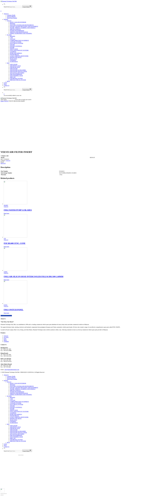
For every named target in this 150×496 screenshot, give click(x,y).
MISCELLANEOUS (15, 390)
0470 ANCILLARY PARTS (17, 434)
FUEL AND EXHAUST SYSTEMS (19, 411)
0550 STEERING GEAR (16, 437)
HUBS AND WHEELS (16, 414)
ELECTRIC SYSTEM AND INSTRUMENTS (22, 386)
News (5, 445)
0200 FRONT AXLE (15, 427)
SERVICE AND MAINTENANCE (19, 393)
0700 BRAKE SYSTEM (16, 439)
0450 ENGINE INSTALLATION (18, 432)
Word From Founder (12, 379)
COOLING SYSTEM (15, 403)
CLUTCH (12, 400)
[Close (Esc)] (1, 493)
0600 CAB (12, 438)
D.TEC (5, 305)
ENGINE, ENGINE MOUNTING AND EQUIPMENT (24, 387)
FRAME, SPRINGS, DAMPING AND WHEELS (22, 389)
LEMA (5, 271)
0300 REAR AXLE (15, 428)
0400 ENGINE (14, 429)
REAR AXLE (13, 420)
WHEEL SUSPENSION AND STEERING (21, 394)
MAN (5, 340)
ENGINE (12, 406)
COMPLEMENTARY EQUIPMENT (19, 401)
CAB (11, 399)
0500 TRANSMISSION (16, 435)
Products (6, 380)
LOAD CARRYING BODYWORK (19, 417)
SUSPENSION (14, 422)
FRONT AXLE (14, 410)
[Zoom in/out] (6, 493)
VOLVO (6, 101)
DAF (5, 338)
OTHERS (6, 341)
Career (5, 444)
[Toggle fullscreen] (4, 493)
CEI (5, 238)
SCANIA (6, 337)
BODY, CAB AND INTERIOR (18, 383)
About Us (6, 375)
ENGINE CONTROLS (16, 407)
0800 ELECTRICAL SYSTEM (18, 441)
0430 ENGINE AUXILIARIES (18, 431)
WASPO (6, 205)
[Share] (2, 493)
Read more (6, 213)
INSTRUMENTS (14, 415)
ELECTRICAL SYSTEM (16, 404)
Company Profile (11, 376)
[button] (4, 4)
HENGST (3, 163)
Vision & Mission (11, 377)
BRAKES (12, 384)
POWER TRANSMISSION (17, 391)
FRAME (12, 408)
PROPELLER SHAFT (16, 418)
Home (2, 101)
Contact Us (6, 446)
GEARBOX (13, 413)
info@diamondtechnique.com (11, 369)
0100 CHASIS (13, 425)
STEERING (13, 421)
